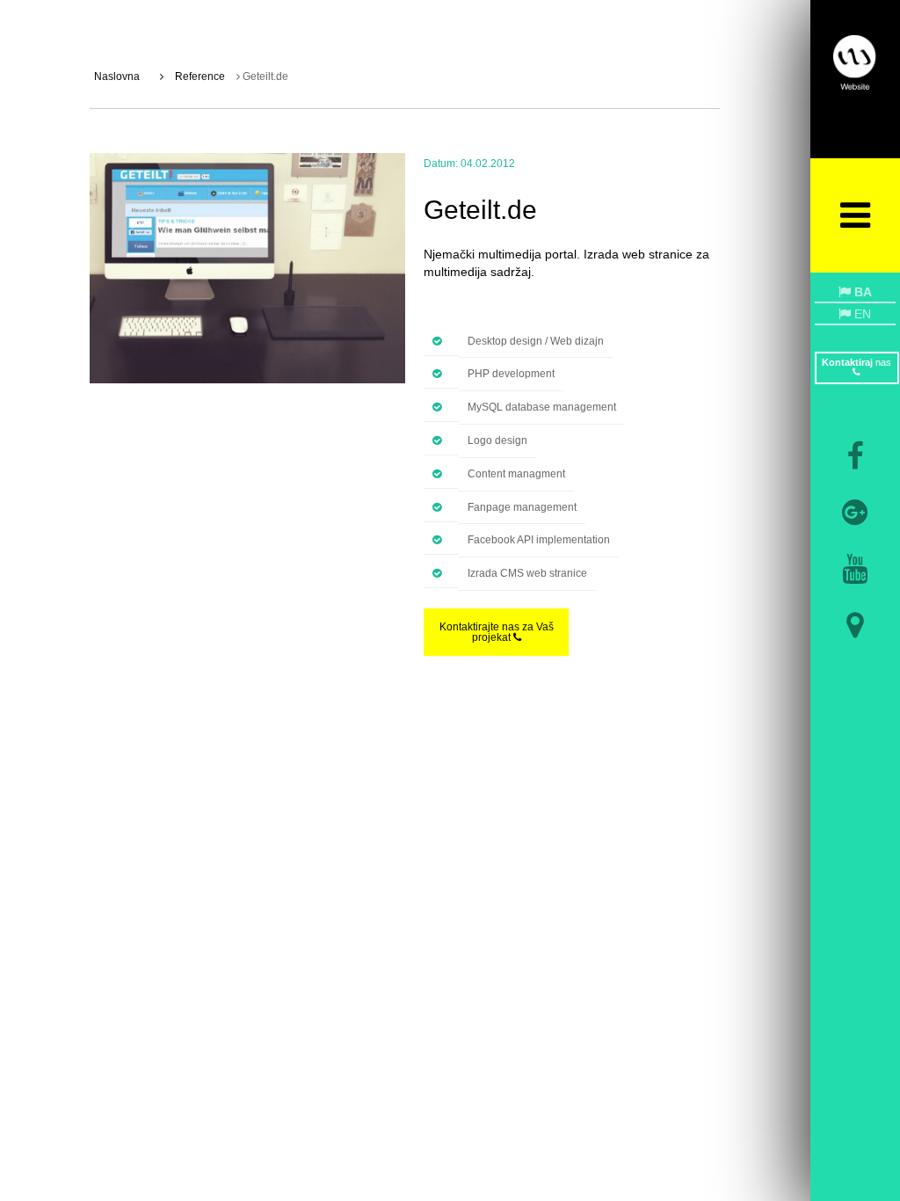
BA (861, 292)
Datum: (441, 163)
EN (861, 314)
